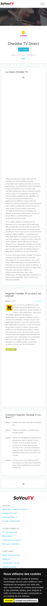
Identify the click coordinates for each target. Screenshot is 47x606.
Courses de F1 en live (10, 563)
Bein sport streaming (10, 544)
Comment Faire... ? (9, 517)
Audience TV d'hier (9, 513)
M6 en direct (7, 536)
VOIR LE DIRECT (11, 349)
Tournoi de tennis (9, 567)
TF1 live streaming (9, 532)
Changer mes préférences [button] (26, 601)
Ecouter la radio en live (11, 521)
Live (23, 59)
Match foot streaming (11, 555)
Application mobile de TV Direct (14, 509)
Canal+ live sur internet (11, 540)
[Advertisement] (23, 104)
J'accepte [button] (9, 601)
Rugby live (6, 559)
